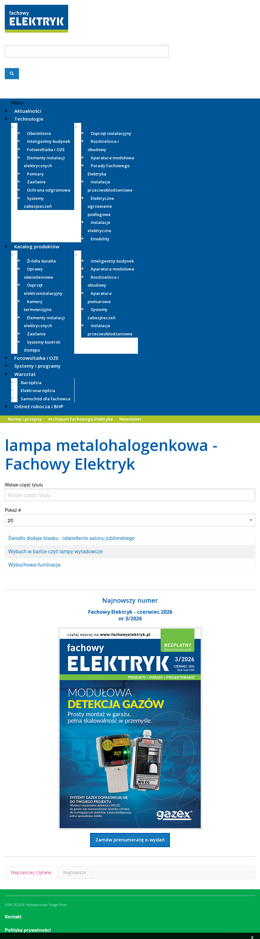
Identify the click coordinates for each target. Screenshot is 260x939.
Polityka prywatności (28, 930)
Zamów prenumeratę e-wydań (130, 840)
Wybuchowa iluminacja (34, 564)
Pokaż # (13, 510)
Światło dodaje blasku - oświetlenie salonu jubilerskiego (71, 538)
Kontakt (13, 916)
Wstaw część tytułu (24, 484)
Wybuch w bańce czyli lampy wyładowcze (55, 551)
